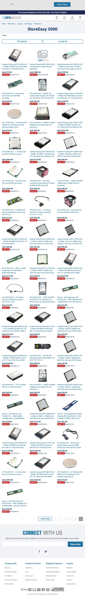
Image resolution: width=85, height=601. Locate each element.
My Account (29, 576)
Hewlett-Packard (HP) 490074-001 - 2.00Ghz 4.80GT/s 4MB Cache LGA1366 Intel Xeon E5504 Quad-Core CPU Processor (70, 388)
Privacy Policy (9, 584)
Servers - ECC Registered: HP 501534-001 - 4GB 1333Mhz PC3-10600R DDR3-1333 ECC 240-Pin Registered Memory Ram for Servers (14, 505)
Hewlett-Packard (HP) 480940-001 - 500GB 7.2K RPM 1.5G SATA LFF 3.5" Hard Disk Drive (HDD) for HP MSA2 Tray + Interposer (42, 155)
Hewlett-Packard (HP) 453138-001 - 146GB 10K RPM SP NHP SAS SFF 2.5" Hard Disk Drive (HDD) (42, 328)
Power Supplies (71, 572)
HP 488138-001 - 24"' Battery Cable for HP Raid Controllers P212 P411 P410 (13, 299)
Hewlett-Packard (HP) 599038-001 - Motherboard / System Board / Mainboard (42, 66)
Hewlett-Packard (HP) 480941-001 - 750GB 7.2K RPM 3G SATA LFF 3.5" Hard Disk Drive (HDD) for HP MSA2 (70, 125)
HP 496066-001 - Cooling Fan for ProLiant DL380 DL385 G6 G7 (69, 211)
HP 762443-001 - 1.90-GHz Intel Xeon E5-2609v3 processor (14, 473)
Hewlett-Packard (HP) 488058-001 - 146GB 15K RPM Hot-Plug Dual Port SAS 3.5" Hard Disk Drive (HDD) (14, 446)
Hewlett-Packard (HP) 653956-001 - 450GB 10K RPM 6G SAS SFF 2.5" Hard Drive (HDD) (14, 241)
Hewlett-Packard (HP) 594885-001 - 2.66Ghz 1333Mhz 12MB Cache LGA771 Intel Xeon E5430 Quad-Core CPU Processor (70, 155)
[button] (22, 41)
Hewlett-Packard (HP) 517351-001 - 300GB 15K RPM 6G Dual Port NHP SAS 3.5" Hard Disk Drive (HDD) (42, 446)
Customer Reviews (11, 572)
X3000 (4, 35)
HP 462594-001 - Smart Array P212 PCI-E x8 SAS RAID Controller (13, 95)
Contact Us (28, 568)
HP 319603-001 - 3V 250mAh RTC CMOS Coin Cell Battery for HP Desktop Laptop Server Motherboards (70, 475)
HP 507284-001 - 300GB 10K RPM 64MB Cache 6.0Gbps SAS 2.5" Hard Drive (42, 124)
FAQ (26, 572)
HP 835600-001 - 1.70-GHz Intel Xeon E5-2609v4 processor (14, 153)
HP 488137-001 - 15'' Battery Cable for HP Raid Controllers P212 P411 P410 (40, 212)
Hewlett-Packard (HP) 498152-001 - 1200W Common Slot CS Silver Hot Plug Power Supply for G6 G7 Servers (70, 67)
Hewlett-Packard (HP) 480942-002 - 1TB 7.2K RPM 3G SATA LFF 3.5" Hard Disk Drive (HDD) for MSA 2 (14, 328)
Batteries (69, 568)
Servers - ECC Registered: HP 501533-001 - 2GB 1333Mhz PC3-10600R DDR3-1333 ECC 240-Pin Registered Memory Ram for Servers (69, 301)
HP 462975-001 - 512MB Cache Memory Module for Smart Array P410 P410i (14, 212)
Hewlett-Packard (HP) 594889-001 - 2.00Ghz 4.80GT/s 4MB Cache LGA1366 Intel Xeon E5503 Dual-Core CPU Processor (42, 242)
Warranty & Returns (52, 568)
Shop (56, 18)
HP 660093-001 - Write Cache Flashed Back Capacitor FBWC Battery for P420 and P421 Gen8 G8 (69, 446)
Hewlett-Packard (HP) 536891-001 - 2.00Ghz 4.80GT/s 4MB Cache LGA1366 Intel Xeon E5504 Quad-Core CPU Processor (70, 329)
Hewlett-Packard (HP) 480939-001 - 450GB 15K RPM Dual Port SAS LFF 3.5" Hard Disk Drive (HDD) (14, 357)
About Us (8, 568)
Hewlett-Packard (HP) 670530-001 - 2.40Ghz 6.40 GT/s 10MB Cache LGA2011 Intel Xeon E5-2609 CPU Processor (70, 242)
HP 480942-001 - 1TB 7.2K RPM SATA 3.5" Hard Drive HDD (14, 386)
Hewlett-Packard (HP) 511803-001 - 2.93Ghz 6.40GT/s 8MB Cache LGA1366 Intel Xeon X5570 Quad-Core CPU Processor (42, 271)
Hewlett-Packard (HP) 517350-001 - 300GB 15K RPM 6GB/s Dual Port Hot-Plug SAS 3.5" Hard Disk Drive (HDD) (70, 96)
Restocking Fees (51, 576)
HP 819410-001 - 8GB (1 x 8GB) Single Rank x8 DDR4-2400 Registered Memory (14, 270)
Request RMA (50, 580)
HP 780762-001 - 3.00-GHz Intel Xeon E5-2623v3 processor (14, 182)
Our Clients (8, 576)
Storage (69, 580)
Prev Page (45, 519)
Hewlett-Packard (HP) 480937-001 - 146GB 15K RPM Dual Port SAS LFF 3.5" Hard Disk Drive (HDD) (70, 270)
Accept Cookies (62, 4)
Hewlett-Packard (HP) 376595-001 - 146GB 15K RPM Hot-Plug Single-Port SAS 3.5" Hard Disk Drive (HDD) (15, 67)
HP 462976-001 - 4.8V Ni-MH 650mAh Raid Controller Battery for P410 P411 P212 (42, 357)
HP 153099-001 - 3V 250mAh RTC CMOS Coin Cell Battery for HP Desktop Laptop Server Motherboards (14, 125)
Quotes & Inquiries (31, 580)
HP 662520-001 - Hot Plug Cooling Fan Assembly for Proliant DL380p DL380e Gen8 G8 (42, 183)
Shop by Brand (71, 584)
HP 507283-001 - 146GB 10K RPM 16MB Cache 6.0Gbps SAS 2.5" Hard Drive (70, 183)
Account (72, 18)
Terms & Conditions (11, 580)
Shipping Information (53, 572)
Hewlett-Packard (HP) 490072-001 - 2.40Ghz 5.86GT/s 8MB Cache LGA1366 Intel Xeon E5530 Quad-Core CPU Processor (70, 358)
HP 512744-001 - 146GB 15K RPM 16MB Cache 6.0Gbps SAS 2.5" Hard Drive (42, 387)
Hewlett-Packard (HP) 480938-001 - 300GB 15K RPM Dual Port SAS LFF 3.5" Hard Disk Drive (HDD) (42, 474)
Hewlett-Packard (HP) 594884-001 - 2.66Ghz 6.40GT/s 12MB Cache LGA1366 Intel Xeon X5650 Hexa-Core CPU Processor (42, 417)
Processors (70, 576)
